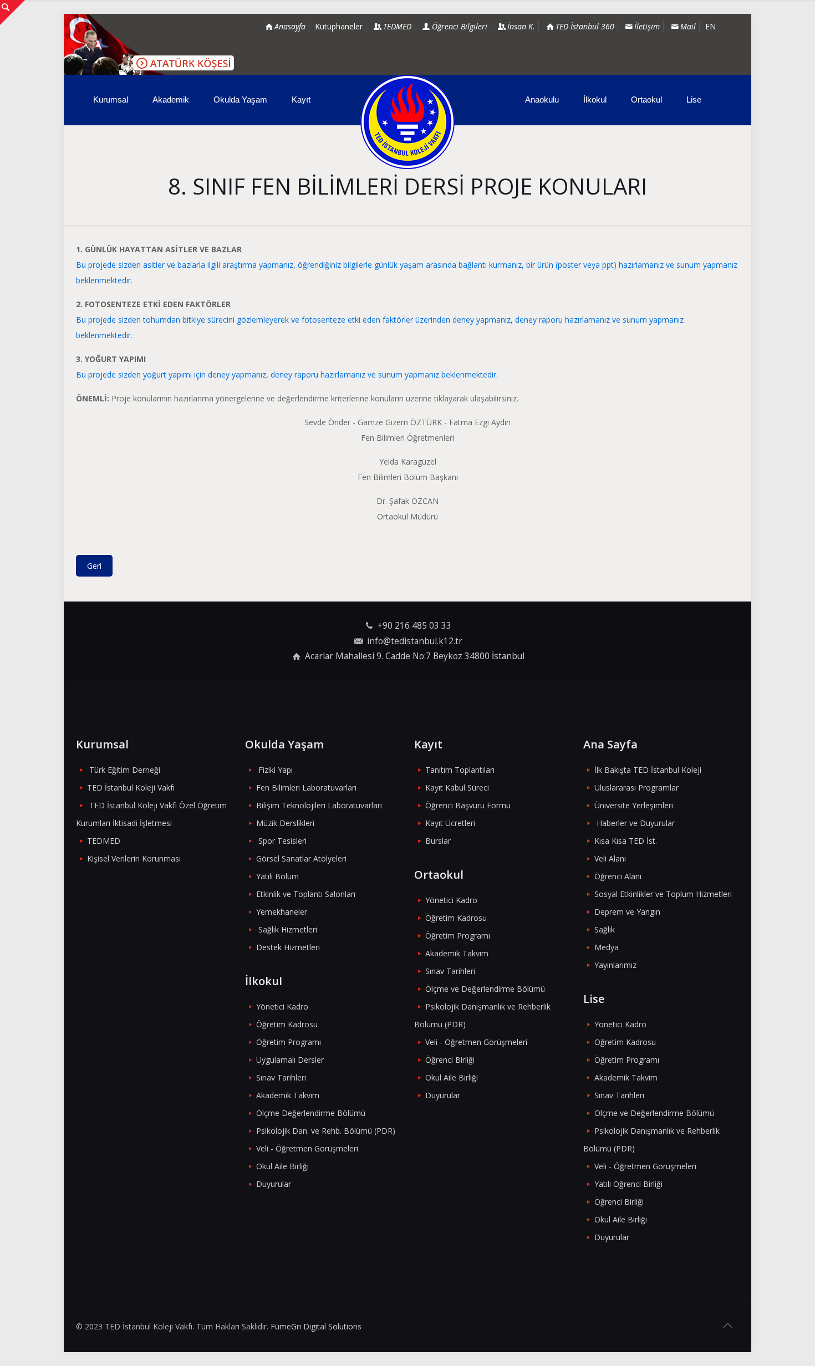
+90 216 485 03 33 (414, 625)
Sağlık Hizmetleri (287, 929)
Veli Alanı (610, 858)
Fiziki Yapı (275, 769)
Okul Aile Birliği (282, 1166)
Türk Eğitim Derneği (124, 769)
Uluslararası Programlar (636, 787)
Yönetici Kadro (282, 1006)
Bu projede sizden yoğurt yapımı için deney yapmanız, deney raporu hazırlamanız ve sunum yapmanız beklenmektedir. (287, 374)
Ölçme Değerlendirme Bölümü (310, 1113)
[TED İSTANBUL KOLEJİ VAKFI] (407, 122)
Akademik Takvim (287, 1095)
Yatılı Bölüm (277, 876)
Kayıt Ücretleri (450, 823)
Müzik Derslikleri (285, 823)
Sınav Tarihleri (281, 1077)
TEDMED (103, 840)
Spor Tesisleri (282, 840)
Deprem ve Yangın (627, 911)
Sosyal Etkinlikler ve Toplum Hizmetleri (663, 894)
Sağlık (604, 929)
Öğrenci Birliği (450, 1059)
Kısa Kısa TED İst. (625, 840)
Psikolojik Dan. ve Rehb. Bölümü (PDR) (325, 1130)
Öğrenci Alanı (617, 876)
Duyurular (273, 1184)
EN (710, 26)
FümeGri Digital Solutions (316, 1326)
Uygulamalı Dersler (290, 1059)
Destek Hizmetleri (288, 947)
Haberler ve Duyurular (636, 823)
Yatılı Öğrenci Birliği (628, 1184)
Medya (606, 947)
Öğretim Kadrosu (287, 1024)
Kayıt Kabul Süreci (457, 787)
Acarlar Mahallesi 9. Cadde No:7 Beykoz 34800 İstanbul (414, 656)
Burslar (438, 840)
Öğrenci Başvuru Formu (468, 805)
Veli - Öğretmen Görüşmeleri (307, 1148)
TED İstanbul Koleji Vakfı (131, 787)
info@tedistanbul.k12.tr (414, 641)
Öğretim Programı (288, 1042)
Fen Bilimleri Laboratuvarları (306, 787)
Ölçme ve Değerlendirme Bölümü (485, 988)
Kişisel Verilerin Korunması (134, 858)
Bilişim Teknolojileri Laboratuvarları (319, 805)
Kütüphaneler (339, 26)
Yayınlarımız (615, 965)
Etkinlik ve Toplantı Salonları (305, 894)
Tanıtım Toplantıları (460, 769)
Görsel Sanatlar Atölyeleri (301, 858)
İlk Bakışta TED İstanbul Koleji (647, 769)
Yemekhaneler (281, 911)
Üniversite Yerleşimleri (633, 805)
